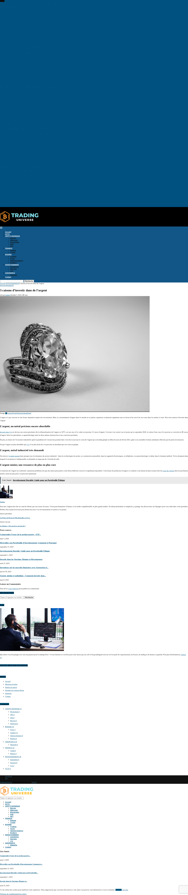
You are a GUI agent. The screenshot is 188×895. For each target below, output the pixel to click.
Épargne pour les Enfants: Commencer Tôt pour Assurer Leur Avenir (23, 32)
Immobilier (14, 267)
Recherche (29, 281)
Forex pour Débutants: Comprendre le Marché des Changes (20, 181)
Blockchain (14, 242)
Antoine (7, 295)
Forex (12, 259)
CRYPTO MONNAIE (12, 236)
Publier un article (11, 687)
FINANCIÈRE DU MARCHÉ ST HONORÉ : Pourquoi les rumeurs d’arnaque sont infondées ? (32, 87)
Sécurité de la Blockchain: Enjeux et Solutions (16, 83)
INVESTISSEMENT (12, 265)
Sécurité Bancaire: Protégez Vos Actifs (13, 50)
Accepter (118, 890)
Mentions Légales (11, 684)
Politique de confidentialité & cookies (13, 894)
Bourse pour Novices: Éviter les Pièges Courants (16, 95)
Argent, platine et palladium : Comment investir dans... (23, 576)
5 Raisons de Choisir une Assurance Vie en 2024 (16, 114)
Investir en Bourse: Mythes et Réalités (13, 101)
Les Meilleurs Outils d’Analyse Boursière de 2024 (17, 103)
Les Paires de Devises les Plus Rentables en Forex (17, 175)
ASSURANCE (10, 273)
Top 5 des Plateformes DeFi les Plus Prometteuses (17, 21)
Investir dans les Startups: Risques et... (13, 881)
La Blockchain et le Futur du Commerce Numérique (18, 19)
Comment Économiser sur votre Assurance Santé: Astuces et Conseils (23, 122)
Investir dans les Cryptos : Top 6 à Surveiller (15, 89)
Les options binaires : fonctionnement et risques (16, 169)
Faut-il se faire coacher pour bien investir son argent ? (18, 194)
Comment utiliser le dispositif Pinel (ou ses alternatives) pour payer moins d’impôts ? (29, 5)
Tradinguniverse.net (6, 782)
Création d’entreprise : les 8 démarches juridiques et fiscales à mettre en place (26, 153)
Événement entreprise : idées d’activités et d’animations (19, 167)
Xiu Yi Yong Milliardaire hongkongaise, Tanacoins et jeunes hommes (24, 99)
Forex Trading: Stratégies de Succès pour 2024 (16, 73)
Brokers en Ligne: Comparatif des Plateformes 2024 (18, 79)
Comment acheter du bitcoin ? (10, 200)
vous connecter (13, 589)
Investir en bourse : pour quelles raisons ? (14, 206)
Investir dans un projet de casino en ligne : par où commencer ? (21, 165)
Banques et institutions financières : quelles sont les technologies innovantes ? (27, 134)
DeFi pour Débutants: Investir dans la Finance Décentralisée (20, 85)
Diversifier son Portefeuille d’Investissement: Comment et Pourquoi (23, 36)
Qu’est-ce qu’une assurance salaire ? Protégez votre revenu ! (20, 157)
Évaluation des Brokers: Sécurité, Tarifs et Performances (19, 177)
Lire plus (125, 890)
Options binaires (16, 261)
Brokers (13, 263)
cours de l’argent (168, 471)
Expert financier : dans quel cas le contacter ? (15, 69)
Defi (11, 244)
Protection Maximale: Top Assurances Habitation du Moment (21, 116)
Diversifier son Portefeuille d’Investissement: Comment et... (21, 864)
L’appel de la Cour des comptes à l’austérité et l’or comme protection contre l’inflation (30, 75)
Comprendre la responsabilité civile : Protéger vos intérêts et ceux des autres (26, 142)
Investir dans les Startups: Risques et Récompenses (17, 40)
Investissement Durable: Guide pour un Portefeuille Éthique (20, 38)
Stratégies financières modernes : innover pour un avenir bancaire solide (25, 136)
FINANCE (8, 248)
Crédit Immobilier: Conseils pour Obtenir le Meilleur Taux (20, 46)
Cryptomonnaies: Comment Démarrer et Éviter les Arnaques (20, 190)
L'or (12, 766)
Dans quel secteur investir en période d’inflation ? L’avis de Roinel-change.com (27, 187)
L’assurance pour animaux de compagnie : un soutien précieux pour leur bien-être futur (30, 140)
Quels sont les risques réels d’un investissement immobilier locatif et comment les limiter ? (31, 11)
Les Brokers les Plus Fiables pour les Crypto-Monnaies (19, 77)
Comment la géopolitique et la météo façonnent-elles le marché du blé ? (25, 56)
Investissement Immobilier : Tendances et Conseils (17, 34)
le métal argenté (14, 456)
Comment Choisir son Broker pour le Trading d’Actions (19, 71)
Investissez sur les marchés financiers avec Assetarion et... (24, 567)
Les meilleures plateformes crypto (11, 138)
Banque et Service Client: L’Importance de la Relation (18, 60)
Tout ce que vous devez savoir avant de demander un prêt (20, 163)
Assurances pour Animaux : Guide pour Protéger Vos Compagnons (23, 120)
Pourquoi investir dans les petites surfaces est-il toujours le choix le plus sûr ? (26, 7)
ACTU (7, 234)
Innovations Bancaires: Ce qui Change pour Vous (17, 62)
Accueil (8, 232)
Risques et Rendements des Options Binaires (15, 198)
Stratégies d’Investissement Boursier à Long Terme (17, 81)
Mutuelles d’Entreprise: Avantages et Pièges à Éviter (18, 108)
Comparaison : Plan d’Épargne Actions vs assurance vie (19, 151)
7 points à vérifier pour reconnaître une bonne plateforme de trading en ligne (26, 149)
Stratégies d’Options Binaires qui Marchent (15, 196)
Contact (8, 277)
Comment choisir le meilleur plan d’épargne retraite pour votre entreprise (25, 128)
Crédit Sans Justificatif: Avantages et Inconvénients (17, 42)
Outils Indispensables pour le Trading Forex (15, 179)
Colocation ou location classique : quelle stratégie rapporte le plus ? (23, 13)
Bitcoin (13, 238)
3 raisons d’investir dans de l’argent (12, 173)
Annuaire (8, 693)
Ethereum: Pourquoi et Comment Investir (14, 26)
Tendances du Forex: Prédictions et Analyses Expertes (18, 185)
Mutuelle (13, 275)
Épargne (13, 269)
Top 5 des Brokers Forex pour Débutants (14, 67)
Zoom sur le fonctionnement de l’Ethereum (15, 204)
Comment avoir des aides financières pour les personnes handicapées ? (24, 155)
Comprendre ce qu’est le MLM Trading (13, 146)
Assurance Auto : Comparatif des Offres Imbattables (17, 126)
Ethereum (14, 240)
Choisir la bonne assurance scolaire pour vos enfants (18, 132)
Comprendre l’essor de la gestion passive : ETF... (20, 534)
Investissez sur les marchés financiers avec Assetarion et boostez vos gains (25, 93)
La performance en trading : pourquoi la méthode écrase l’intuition (23, 17)
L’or (11, 271)
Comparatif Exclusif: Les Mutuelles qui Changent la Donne (20, 112)
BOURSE (8, 254)
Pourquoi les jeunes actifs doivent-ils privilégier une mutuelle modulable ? (26, 9)
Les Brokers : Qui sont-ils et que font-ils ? (14, 171)
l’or (28, 444)
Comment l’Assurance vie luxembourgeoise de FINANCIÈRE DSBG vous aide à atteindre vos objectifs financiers (39, 91)
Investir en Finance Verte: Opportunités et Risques (17, 58)
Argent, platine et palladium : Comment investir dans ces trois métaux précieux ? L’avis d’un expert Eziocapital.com (40, 161)
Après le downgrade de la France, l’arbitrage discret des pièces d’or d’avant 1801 (28, 28)
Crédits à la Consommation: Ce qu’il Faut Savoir (17, 44)
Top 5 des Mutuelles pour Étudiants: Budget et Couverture (20, 124)
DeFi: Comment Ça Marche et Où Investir (14, 30)
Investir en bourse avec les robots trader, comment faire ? (19, 183)
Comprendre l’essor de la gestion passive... (15, 856)
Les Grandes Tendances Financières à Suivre (15, 52)
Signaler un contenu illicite (14, 690)
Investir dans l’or (6, 432)
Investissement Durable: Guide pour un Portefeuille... (19, 873)
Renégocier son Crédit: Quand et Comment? (15, 48)
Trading (13, 257)
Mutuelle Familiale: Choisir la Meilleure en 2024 (17, 118)
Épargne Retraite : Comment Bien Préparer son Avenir (18, 23)
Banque (13, 250)
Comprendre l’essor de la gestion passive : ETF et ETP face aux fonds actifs (26, 15)
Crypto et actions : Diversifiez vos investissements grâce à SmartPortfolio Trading (28, 97)
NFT (11, 246)
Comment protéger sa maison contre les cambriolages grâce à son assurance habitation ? (30, 3)
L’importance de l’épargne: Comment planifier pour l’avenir (20, 144)
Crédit (12, 252)
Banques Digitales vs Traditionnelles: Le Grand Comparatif (20, 64)
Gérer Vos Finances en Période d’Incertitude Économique (19, 54)
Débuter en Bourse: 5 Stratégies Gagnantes (14, 105)
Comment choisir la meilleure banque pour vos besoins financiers (22, 159)
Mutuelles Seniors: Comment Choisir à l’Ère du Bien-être (20, 130)
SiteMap (34, 782)
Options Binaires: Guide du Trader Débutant (15, 192)
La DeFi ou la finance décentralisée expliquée (16, 202)
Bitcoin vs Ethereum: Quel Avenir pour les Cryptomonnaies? (21, 110)
